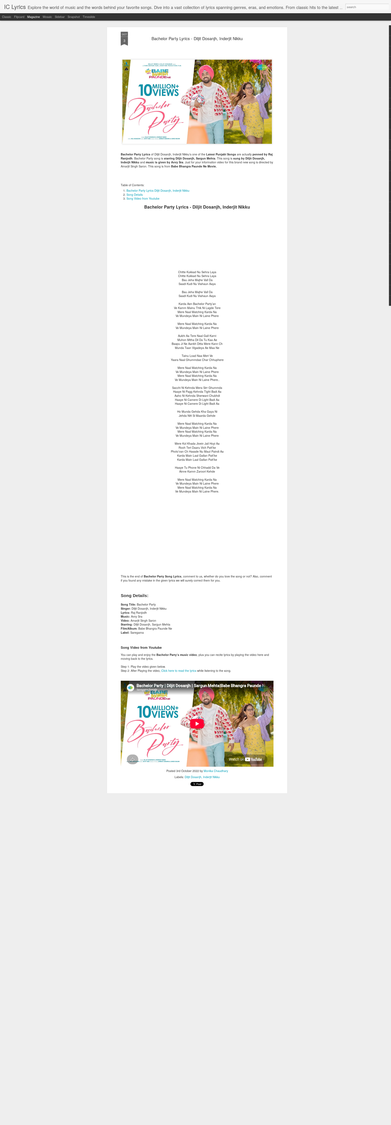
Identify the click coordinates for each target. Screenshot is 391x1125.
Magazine (33, 17)
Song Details (134, 194)
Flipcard (19, 17)
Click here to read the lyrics (178, 671)
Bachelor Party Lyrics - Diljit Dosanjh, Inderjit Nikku (197, 38)
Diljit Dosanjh (193, 777)
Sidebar (60, 17)
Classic (6, 17)
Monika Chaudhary (216, 771)
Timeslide (89, 17)
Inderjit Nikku (211, 777)
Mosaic (47, 17)
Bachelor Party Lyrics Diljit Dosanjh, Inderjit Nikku (157, 190)
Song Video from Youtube (142, 198)
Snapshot (74, 17)
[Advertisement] (197, 241)
